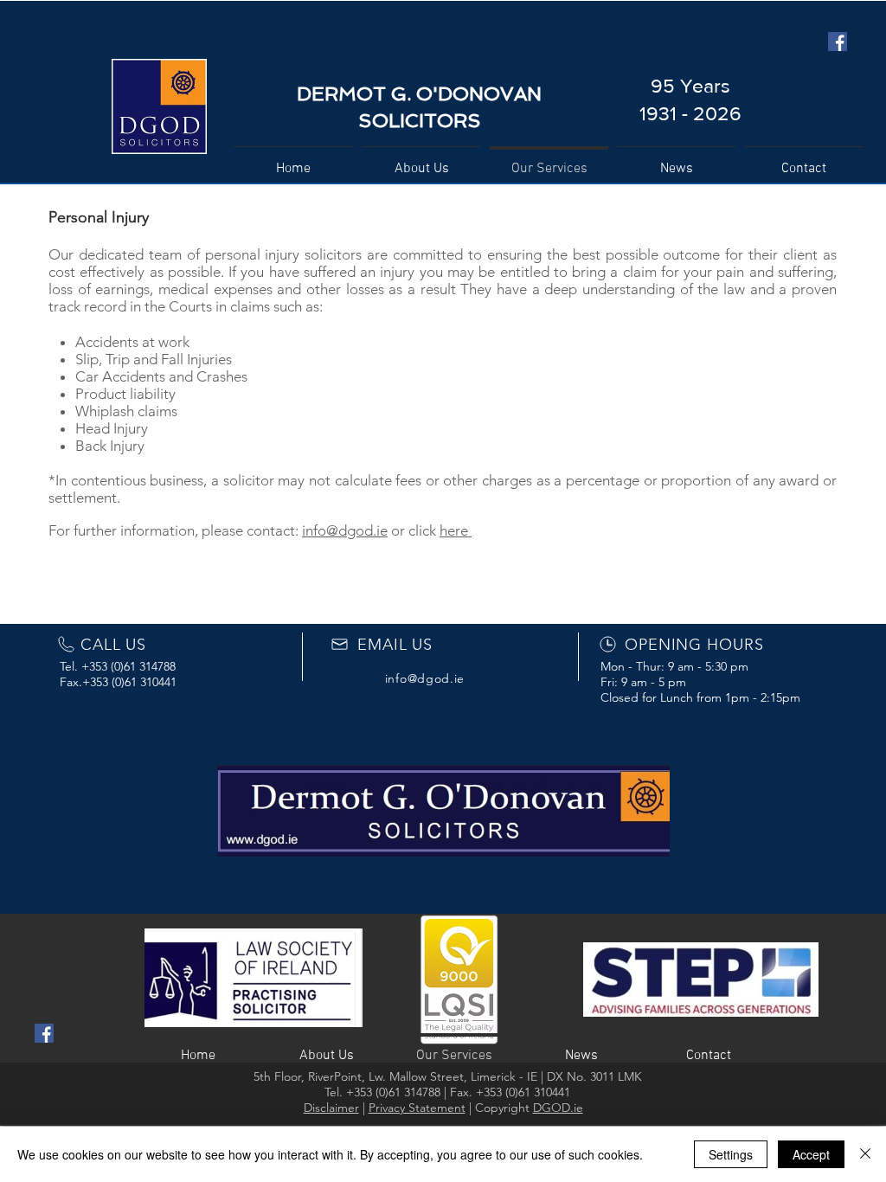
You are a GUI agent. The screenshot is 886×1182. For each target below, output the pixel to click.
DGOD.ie (558, 1107)
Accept (811, 1154)
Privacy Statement (417, 1107)
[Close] (865, 1154)
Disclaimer (331, 1107)
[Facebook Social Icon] (837, 41)
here (456, 530)
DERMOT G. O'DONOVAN (419, 93)
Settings (731, 1154)
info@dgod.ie (345, 530)
